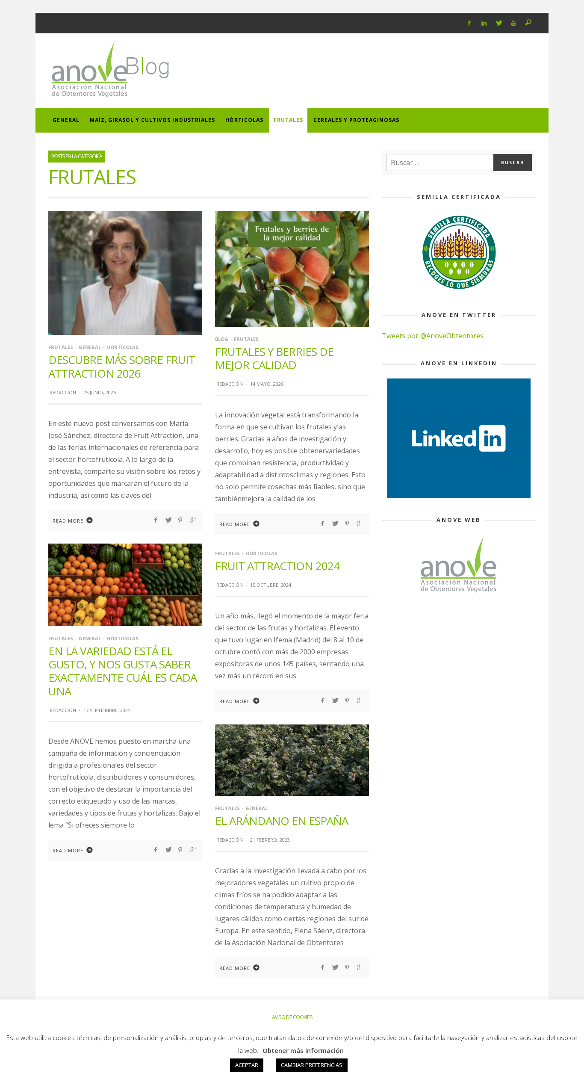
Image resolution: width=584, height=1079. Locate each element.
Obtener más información (303, 1050)
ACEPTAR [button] (246, 1065)
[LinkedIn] (484, 23)
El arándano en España (281, 820)
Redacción (63, 392)
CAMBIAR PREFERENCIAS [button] (311, 1065)
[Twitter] (499, 23)
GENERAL (90, 347)
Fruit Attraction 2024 (277, 565)
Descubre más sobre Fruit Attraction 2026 (121, 366)
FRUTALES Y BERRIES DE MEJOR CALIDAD (274, 358)
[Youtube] (513, 23)
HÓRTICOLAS (122, 347)
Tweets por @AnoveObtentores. (433, 335)
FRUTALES (60, 347)
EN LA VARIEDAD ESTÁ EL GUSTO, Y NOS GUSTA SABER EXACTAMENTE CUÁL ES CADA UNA (122, 671)
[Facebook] (469, 23)
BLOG (221, 339)
